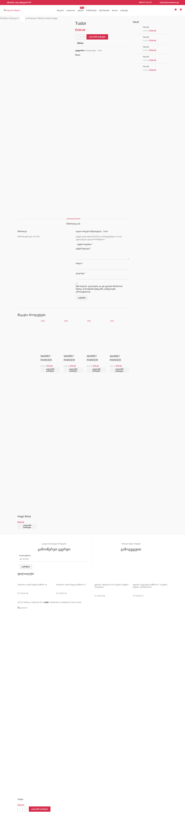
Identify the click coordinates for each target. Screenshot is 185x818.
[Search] (165, 10)
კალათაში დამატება (97, 37)
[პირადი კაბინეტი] (170, 10)
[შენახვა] (20, 815)
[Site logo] (12, 10)
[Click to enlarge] (22, 18)
